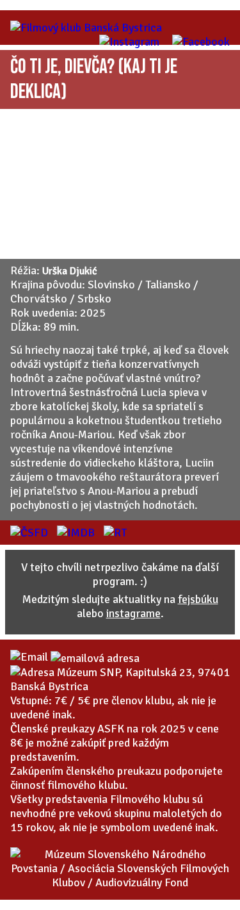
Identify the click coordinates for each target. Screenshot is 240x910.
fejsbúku (198, 599)
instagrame (133, 613)
